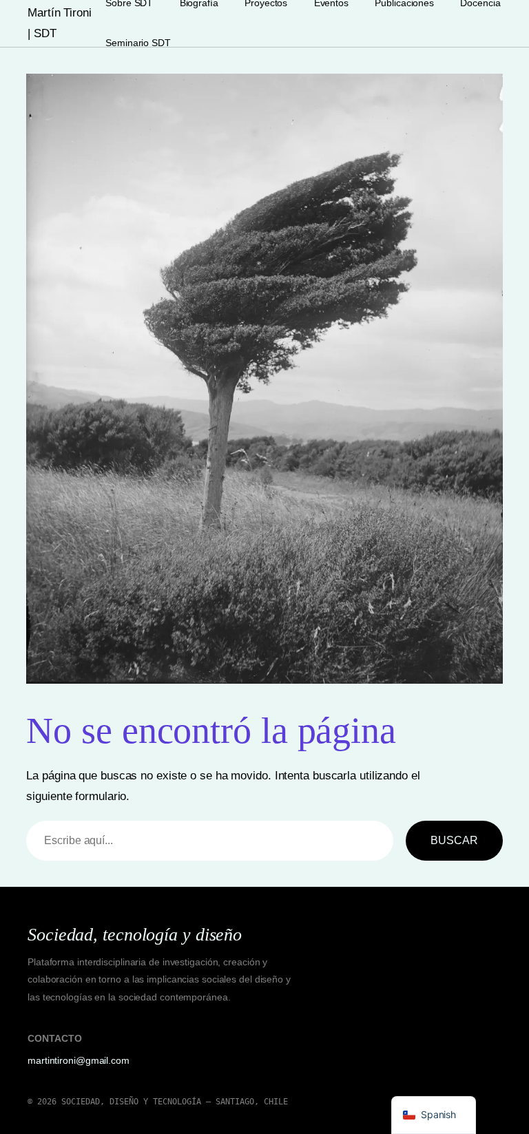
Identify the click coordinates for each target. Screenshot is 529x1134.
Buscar (454, 840)
